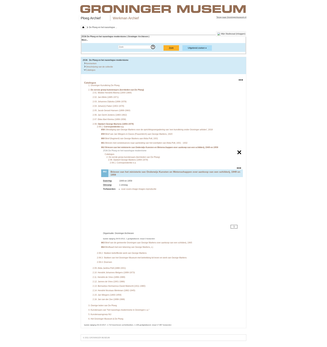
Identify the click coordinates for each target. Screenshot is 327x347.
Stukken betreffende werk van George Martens (122, 253)
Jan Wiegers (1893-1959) (107, 295)
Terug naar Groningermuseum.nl (231, 17)
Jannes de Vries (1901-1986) (109, 281)
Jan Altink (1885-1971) (106, 97)
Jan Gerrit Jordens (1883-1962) (110, 115)
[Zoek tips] (153, 47)
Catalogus (90, 70)
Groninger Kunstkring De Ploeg (104, 85)
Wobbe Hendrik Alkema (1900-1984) (112, 93)
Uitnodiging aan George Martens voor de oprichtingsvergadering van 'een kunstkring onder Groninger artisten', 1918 (157, 129)
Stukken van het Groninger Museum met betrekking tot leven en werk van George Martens (142, 257)
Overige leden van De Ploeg (102, 305)
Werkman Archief (126, 18)
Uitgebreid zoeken (196, 48)
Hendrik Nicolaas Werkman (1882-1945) (114, 290)
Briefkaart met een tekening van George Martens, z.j (127, 247)
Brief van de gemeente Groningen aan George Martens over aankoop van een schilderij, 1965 (146, 242)
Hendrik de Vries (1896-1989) (109, 277)
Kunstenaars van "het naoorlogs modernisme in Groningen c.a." (118, 310)
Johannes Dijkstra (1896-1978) (110, 101)
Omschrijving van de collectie (99, 67)
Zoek (87, 47)
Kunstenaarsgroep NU (99, 314)
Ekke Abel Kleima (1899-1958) (109, 119)
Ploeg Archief (91, 18)
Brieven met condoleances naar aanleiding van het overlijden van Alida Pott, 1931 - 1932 (144, 143)
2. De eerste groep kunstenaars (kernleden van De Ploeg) (133, 157)
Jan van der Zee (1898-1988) (109, 299)
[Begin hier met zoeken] (83, 27)
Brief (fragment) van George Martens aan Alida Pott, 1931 (129, 138)
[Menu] (241, 79)
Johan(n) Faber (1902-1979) (108, 106)
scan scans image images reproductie (138, 189)
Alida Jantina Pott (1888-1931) (109, 268)
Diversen (104, 262)
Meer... (85, 40)
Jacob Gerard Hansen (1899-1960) (111, 110)
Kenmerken (91, 63)
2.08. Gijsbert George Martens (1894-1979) (128, 160)
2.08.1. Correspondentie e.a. (123, 163)
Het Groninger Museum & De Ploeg (105, 319)
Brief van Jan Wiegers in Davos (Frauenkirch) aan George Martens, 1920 (137, 134)
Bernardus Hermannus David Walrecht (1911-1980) (119, 286)
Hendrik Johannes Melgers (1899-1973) (114, 272)
